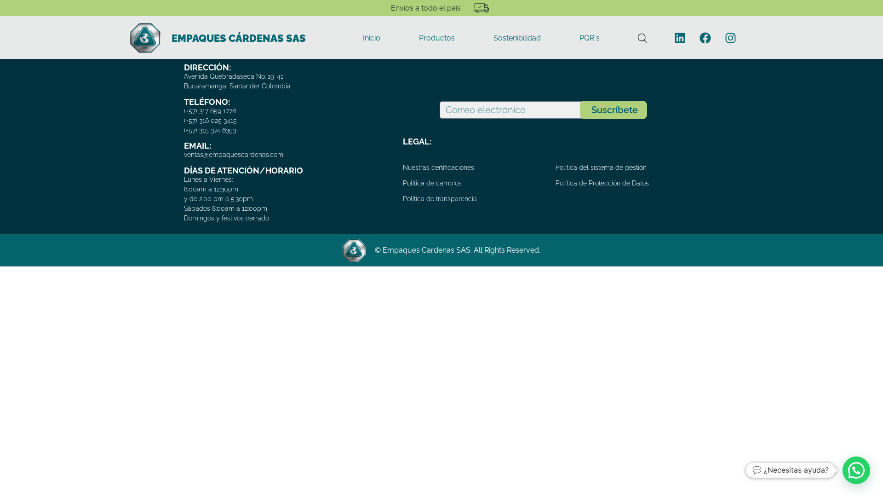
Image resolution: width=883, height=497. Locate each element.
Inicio (371, 38)
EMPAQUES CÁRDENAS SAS (239, 38)
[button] (856, 470)
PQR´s (589, 38)
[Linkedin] (679, 38)
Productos (437, 38)
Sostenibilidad (517, 38)
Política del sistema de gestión (601, 167)
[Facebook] (705, 38)
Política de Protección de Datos (602, 183)
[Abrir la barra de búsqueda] (642, 38)
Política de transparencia (440, 198)
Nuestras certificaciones (438, 167)
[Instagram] (730, 38)
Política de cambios (432, 183)
